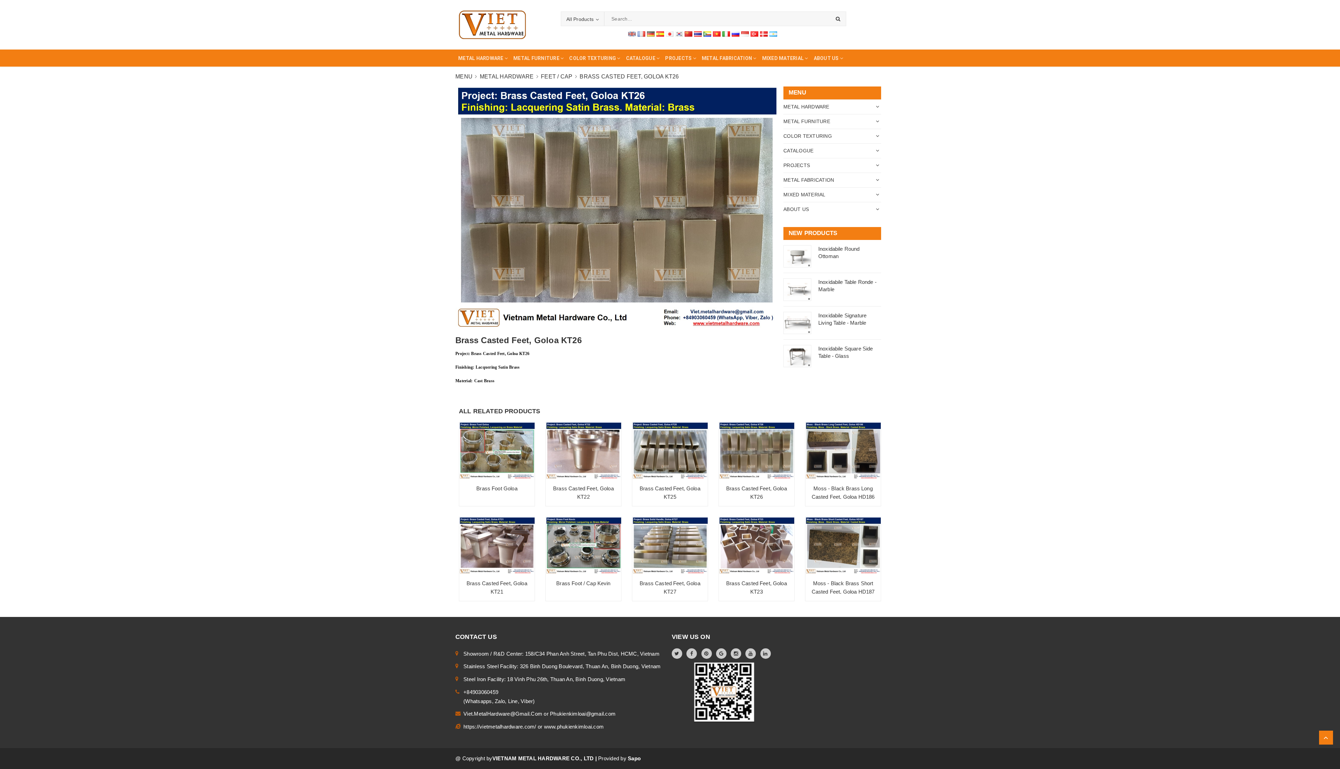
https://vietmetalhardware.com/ (500, 727)
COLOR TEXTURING (807, 136)
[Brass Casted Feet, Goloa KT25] (670, 450)
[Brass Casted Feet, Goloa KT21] (497, 545)
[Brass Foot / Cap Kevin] (583, 545)
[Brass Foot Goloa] (497, 450)
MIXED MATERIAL (804, 194)
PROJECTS (796, 165)
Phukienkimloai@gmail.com (583, 714)
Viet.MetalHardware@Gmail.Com (503, 714)
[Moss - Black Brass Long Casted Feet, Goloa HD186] (843, 450)
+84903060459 (480, 692)
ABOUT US (796, 209)
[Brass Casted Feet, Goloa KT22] (583, 450)
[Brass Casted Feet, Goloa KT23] (756, 545)
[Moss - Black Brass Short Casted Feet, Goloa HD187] (843, 545)
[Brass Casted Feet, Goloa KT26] (756, 450)
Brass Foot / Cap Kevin (583, 583)
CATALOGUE (798, 150)
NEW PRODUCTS (813, 233)
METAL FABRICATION (808, 180)
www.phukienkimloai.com (574, 727)
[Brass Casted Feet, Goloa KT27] (670, 545)
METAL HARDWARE (806, 107)
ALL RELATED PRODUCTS (500, 411)
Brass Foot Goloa (496, 488)
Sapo (634, 758)
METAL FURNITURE (806, 121)
